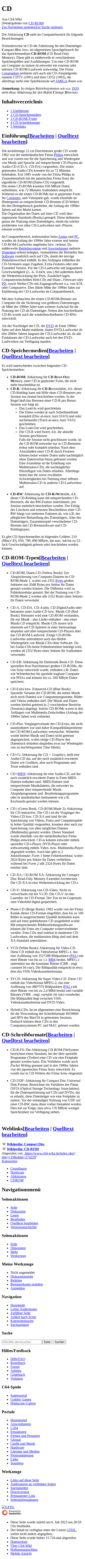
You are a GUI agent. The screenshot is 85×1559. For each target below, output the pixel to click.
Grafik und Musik (22, 1443)
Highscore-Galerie (23, 1403)
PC (76, 236)
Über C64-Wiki (21, 1545)
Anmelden (17, 1288)
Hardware (17, 1172)
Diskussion (18, 1211)
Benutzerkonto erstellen (26, 1284)
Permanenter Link (22, 1496)
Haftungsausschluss (23, 1549)
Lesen (14, 1215)
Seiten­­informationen (24, 1500)
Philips (58, 155)
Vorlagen (16, 1378)
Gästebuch (17, 1374)
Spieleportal (18, 1395)
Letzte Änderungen (23, 1309)
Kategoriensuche (22, 1321)
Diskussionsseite (21, 1276)
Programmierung (22, 1455)
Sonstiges (17, 1463)
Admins (15, 1371)
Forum (15, 1367)
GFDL (71, 1530)
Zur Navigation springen (19, 27)
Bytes (59, 580)
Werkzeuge (18, 1256)
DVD (50, 326)
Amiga (62, 236)
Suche (7, 1333)
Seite (13, 1207)
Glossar (15, 1440)
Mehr (14, 1252)
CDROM (17, 1180)
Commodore (10, 73)
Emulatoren (18, 1432)
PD (4, 283)
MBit (52, 960)
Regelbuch (17, 1363)
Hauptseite (17, 1305)
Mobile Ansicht (21, 1553)
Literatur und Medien (25, 1451)
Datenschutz (18, 1542)
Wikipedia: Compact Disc (26, 1144)
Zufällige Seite (20, 1313)
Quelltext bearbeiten (25, 356)
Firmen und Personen (25, 1436)
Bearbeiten (41, 136)
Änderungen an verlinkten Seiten (33, 1484)
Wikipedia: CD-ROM (23, 1149)
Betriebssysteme (30, 248)
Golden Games (20, 1399)
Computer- (14, 198)
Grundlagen (18, 1168)
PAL (73, 956)
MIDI (21, 774)
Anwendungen (58, 248)
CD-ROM (36, 23)
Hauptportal (18, 1420)
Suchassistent (19, 1325)
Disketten (8, 252)
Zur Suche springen (49, 27)
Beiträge (16, 1280)
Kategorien (9, 1161)
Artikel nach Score (23, 1317)
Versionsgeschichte (23, 1227)
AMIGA (61, 81)
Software (8, 256)
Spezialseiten (19, 1488)
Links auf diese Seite (24, 1480)
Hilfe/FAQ (17, 1359)
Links (14, 1459)
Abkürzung (18, 1176)
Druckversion (19, 1492)
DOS (75, 88)
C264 (14, 1428)
